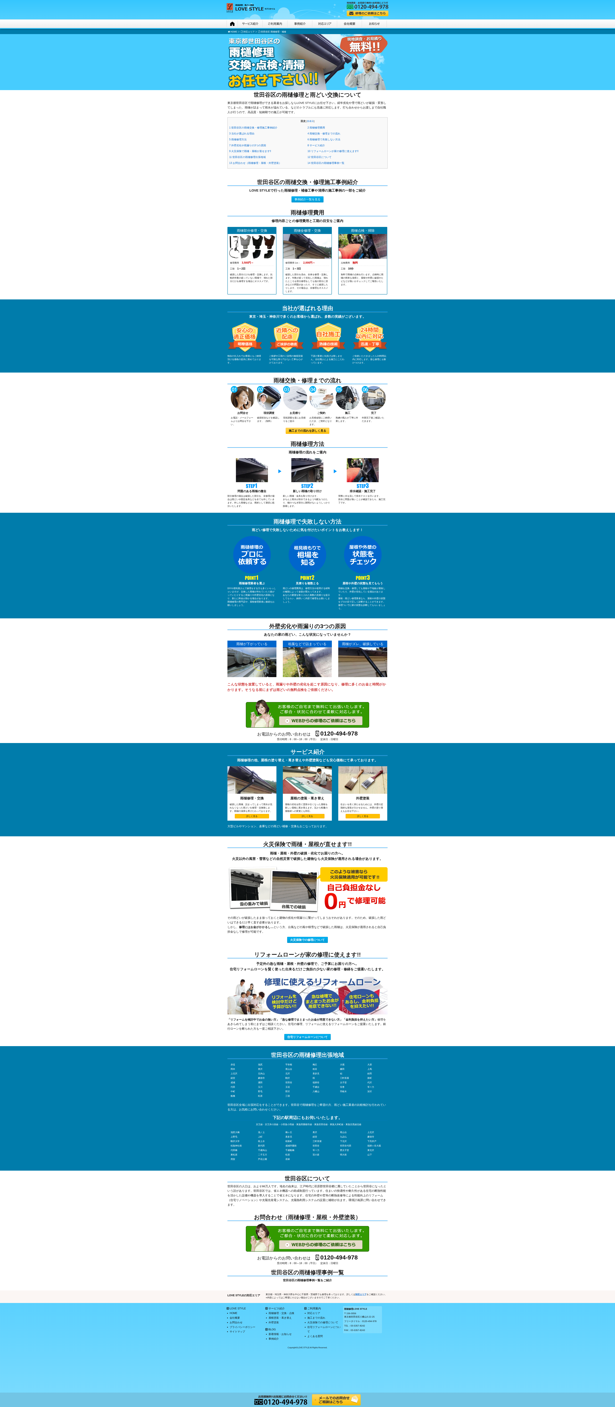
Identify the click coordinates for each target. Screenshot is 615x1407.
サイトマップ (237, 1331)
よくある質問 (315, 1336)
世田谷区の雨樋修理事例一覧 (326, 163)
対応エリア (249, 31)
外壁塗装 (274, 1322)
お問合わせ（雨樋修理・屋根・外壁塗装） (255, 163)
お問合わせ (236, 1322)
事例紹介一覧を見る (307, 199)
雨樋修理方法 (238, 139)
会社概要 (235, 1317)
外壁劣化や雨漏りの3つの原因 (247, 145)
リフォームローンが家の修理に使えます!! (333, 151)
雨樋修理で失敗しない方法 (324, 139)
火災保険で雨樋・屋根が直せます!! (250, 151)
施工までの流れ (316, 1317)
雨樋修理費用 (316, 127)
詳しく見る (252, 816)
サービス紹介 (316, 145)
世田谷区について (320, 157)
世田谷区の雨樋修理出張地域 (247, 157)
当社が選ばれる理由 (241, 133)
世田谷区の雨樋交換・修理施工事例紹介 (253, 127)
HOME (233, 31)
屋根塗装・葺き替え (280, 1317)
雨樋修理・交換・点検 (281, 1313)
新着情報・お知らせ (280, 1334)
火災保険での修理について (307, 939)
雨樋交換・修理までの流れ (324, 133)
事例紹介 (274, 1338)
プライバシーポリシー (242, 1327)
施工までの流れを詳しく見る (307, 430)
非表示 (310, 121)
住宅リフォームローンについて (307, 1037)
